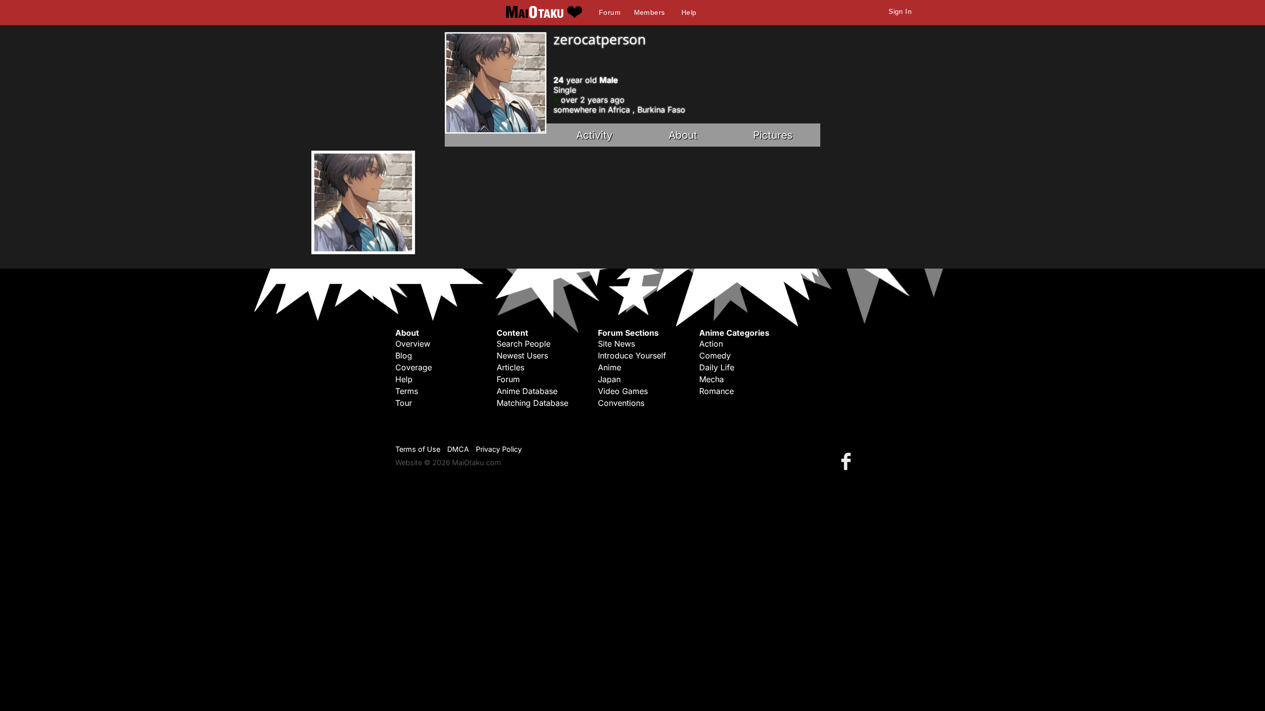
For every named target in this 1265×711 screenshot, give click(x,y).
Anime (609, 367)
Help (689, 12)
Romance (716, 391)
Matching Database (532, 403)
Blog (403, 355)
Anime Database (527, 391)
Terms (406, 391)
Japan (609, 379)
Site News (616, 344)
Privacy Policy (499, 449)
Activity (594, 135)
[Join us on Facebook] (848, 460)
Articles (510, 367)
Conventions (621, 403)
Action (711, 344)
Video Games (623, 391)
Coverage (413, 367)
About (683, 135)
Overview (412, 344)
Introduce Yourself (632, 355)
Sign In (900, 11)
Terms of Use (417, 449)
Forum (610, 12)
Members (649, 12)
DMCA (458, 449)
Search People (523, 344)
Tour (403, 403)
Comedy (715, 355)
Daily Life (716, 367)
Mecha (711, 379)
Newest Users (522, 355)
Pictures (773, 135)
